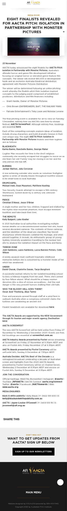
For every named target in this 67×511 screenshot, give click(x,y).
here (18, 127)
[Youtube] (43, 481)
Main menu (33, 492)
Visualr (30, 504)
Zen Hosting (52, 504)
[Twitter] (30, 481)
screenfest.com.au (43, 335)
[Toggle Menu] (4, 4)
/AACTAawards (39, 384)
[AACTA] (33, 2)
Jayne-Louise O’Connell (23, 403)
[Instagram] (36, 481)
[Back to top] (60, 482)
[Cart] (58, 4)
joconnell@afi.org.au (13, 406)
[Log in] (64, 4)
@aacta (59, 379)
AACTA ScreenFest (20, 124)
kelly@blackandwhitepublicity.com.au (22, 399)
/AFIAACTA (17, 382)
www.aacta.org (10, 387)
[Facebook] (23, 481)
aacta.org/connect (52, 382)
